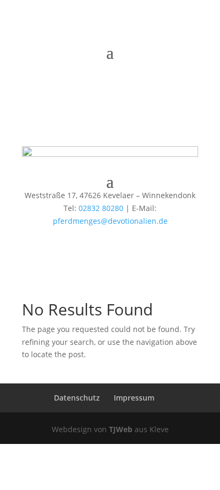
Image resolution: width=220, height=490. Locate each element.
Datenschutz (77, 398)
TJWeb (120, 429)
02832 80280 (100, 208)
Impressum (134, 398)
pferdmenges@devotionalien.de (110, 221)
